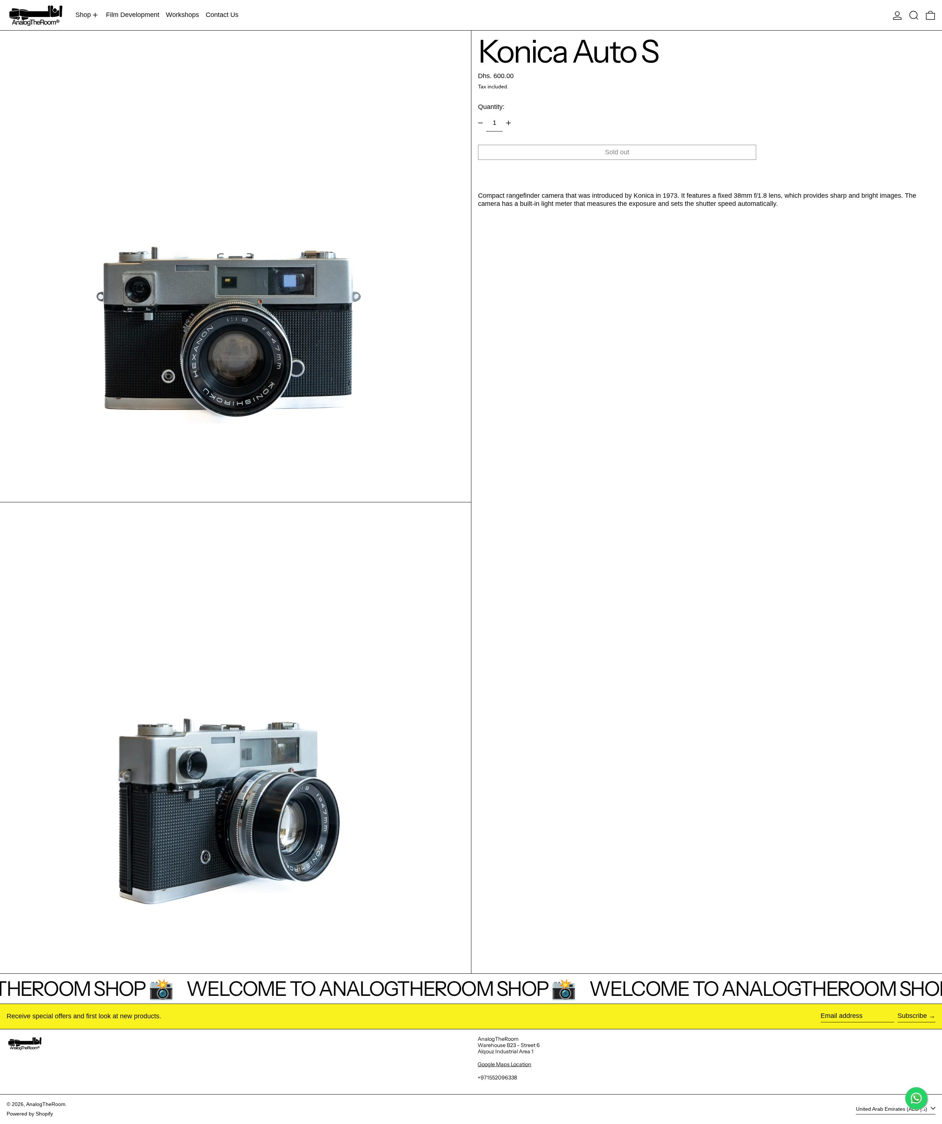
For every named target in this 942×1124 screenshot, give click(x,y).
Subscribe (912, 1015)
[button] (914, 15)
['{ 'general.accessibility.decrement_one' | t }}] (480, 123)
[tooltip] (556, 203)
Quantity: (491, 106)
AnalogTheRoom (45, 1104)
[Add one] (508, 123)
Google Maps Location (504, 1064)
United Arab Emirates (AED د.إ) (892, 1109)
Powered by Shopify (30, 1114)
